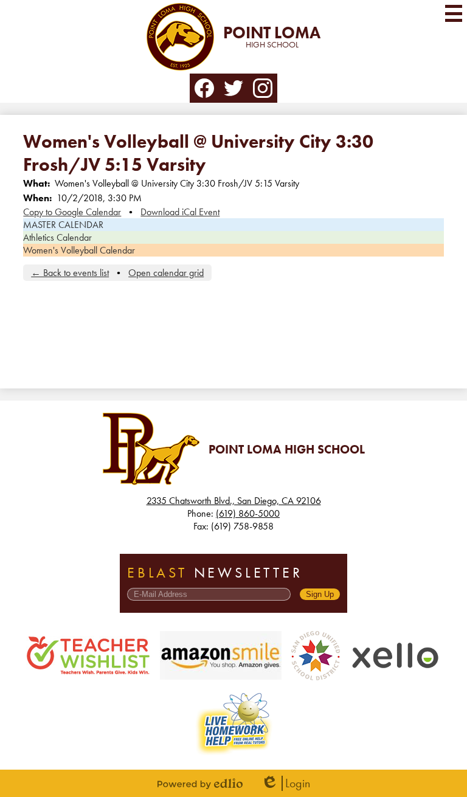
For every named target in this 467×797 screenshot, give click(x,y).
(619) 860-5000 (248, 513)
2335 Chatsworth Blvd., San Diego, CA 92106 (234, 500)
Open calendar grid (166, 272)
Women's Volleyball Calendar (79, 250)
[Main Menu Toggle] (453, 13)
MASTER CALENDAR (63, 224)
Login (285, 783)
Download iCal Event (180, 211)
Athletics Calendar (57, 237)
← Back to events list (70, 272)
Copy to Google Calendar (72, 211)
